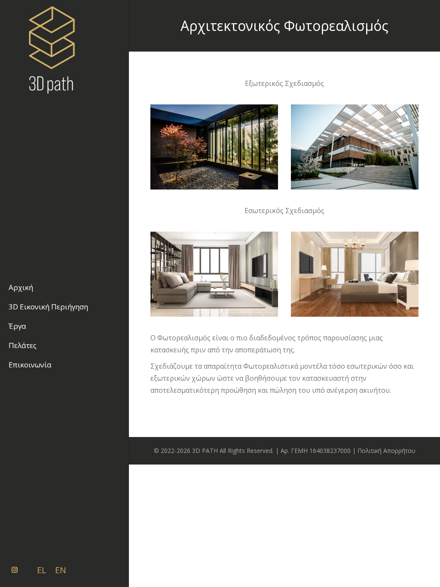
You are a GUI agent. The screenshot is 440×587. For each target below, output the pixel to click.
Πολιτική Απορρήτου (387, 450)
